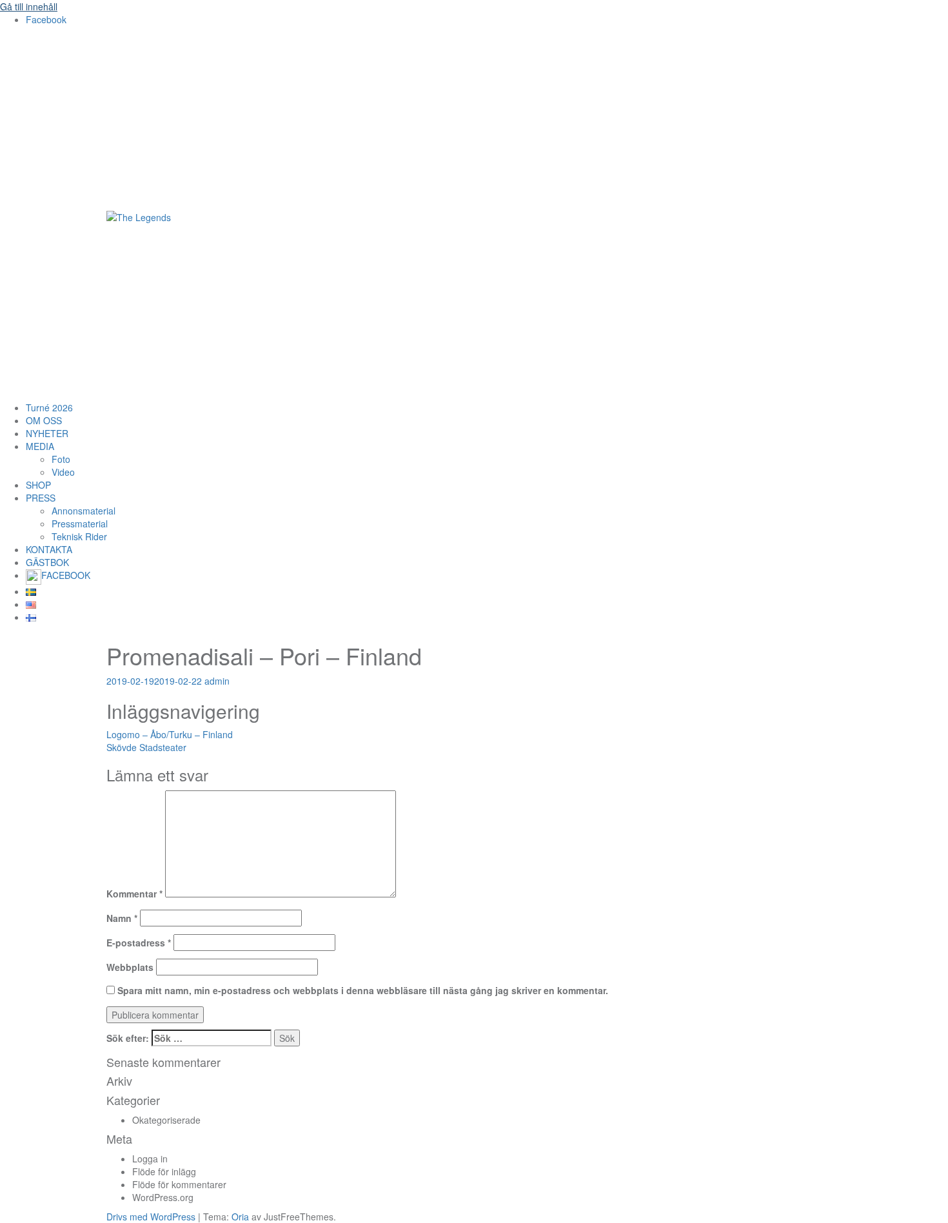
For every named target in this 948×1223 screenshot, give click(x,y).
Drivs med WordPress (150, 1216)
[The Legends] (138, 216)
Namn (121, 918)
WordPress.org (162, 1197)
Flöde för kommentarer (179, 1184)
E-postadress (138, 942)
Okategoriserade (166, 1119)
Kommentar (134, 893)
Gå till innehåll (28, 6)
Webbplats (129, 967)
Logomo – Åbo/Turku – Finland (169, 734)
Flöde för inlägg (164, 1171)
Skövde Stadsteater (146, 747)
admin (217, 680)
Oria (240, 1216)
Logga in (150, 1158)
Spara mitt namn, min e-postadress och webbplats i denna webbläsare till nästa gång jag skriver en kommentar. (362, 990)
